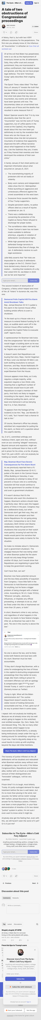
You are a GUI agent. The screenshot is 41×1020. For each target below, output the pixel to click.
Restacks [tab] (16, 898)
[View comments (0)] (11, 32)
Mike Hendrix (11, 25)
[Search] (37, 924)
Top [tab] (4, 924)
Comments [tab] (6, 898)
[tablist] (11, 898)
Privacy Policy (24, 996)
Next (34, 883)
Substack (10, 1016)
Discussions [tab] (18, 924)
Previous (8, 883)
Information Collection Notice (22, 859)
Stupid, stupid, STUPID (11, 930)
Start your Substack (15, 1010)
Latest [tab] (9, 924)
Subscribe (29, 3)
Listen (36, 26)
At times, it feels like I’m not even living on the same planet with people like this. (15, 934)
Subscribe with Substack (22, 987)
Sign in (36, 3)
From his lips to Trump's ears (14, 945)
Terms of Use (31, 857)
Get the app (31, 1010)
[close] (35, 950)
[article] (20, 935)
